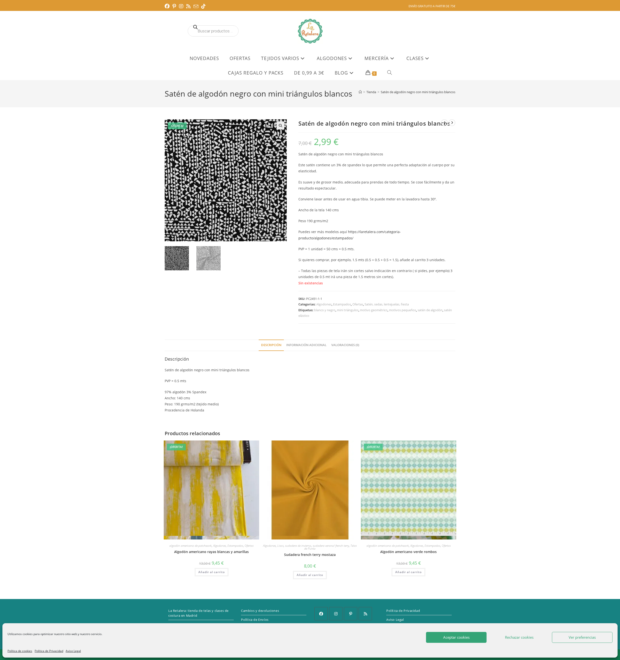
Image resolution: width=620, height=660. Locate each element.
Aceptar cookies (456, 637)
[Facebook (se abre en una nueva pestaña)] (168, 6)
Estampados (342, 304)
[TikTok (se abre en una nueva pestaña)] (203, 6)
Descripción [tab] (271, 345)
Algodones (324, 304)
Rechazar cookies (519, 637)
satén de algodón (430, 310)
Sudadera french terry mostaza (310, 554)
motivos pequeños (402, 310)
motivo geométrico (374, 310)
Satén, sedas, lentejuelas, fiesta (386, 304)
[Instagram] (335, 613)
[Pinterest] (350, 613)
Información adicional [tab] (306, 345)
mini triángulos (347, 310)
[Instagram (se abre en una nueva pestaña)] (181, 6)
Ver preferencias (582, 637)
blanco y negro (324, 310)
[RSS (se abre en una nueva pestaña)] (188, 6)
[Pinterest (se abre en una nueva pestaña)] (174, 6)
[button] (280, 125)
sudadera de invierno (298, 546)
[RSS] (365, 613)
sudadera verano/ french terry (331, 546)
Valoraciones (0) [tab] (345, 345)
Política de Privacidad (49, 651)
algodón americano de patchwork (190, 546)
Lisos (280, 546)
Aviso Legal (73, 651)
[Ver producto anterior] (444, 122)
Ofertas (357, 304)
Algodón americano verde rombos (408, 551)
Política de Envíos (255, 619)
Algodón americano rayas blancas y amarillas (211, 551)
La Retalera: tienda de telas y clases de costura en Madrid (198, 613)
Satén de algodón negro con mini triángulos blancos (418, 92)
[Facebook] (321, 613)
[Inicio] (360, 92)
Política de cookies (20, 651)
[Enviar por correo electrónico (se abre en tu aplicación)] (196, 6)
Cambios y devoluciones (260, 610)
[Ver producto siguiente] (452, 122)
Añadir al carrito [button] (211, 572)
